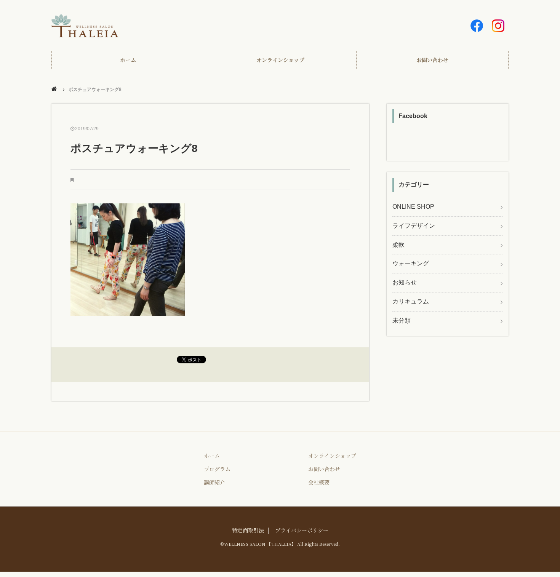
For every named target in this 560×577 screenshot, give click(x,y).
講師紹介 (214, 482)
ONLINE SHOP (413, 206)
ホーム (128, 60)
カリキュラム (410, 301)
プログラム (217, 469)
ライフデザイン (413, 225)
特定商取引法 (248, 530)
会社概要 (319, 482)
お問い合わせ (432, 60)
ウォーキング (410, 263)
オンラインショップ (280, 60)
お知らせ (404, 282)
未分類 (401, 320)
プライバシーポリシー (301, 530)
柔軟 (398, 244)
